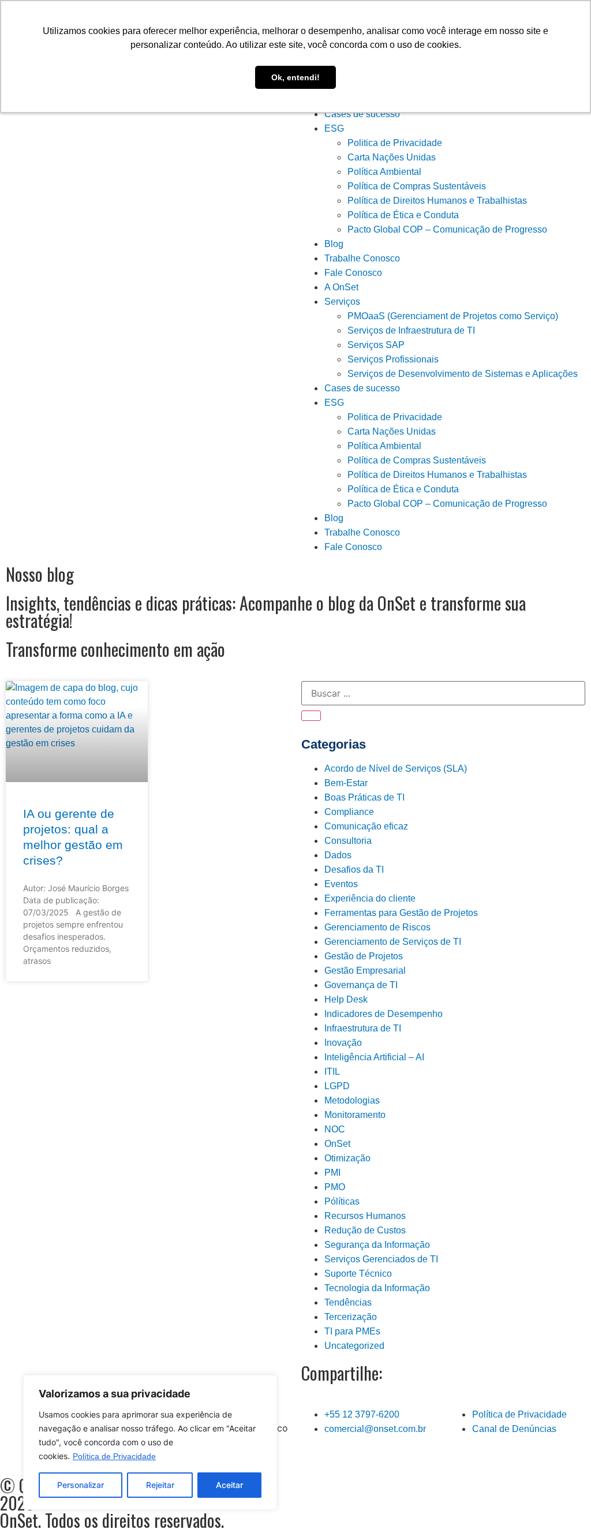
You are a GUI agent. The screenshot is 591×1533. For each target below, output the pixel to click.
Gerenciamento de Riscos (377, 927)
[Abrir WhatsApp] (562, 1503)
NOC (334, 1129)
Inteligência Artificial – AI (374, 1057)
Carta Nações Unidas (391, 157)
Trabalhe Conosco (362, 258)
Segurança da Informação (377, 1245)
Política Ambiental (384, 172)
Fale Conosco (353, 273)
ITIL (332, 1071)
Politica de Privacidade (394, 143)
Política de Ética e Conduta (403, 215)
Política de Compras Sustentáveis (416, 186)
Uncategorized (354, 1346)
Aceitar (229, 1485)
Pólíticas (342, 1201)
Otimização (347, 1158)
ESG (334, 128)
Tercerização (350, 1317)
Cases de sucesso (362, 114)
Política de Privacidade (114, 1456)
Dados (337, 855)
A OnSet (341, 287)
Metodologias (352, 1100)
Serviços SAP (376, 345)
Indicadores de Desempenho (383, 1014)
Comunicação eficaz (366, 826)
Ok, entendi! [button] (295, 77)
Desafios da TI (354, 869)
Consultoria (348, 841)
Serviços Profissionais (393, 359)
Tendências (348, 1302)
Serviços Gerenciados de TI (381, 1259)
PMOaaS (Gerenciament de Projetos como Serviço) (452, 316)
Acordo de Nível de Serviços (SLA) (395, 768)
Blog (333, 244)
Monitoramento (355, 1115)
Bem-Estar (346, 783)
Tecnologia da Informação (377, 1288)
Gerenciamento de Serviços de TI (392, 942)
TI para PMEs (352, 1331)
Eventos (341, 884)
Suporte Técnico (358, 1273)
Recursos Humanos (365, 1216)
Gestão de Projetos (363, 956)
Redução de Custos (365, 1230)
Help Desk (346, 999)
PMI (332, 1172)
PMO (334, 1187)
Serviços (342, 301)
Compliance (349, 812)
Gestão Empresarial (365, 970)
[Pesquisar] (311, 716)
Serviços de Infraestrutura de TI (411, 330)
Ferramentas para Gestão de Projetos (401, 913)
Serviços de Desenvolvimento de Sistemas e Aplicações (462, 374)
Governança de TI (361, 985)
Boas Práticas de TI (364, 797)
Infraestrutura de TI (362, 1028)
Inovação (343, 1043)
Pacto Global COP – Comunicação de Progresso (447, 229)
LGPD (337, 1086)
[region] (150, 1442)
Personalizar (80, 1485)
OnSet (337, 1144)
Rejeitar (160, 1485)
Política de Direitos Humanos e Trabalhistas (437, 200)
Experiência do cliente (370, 898)
